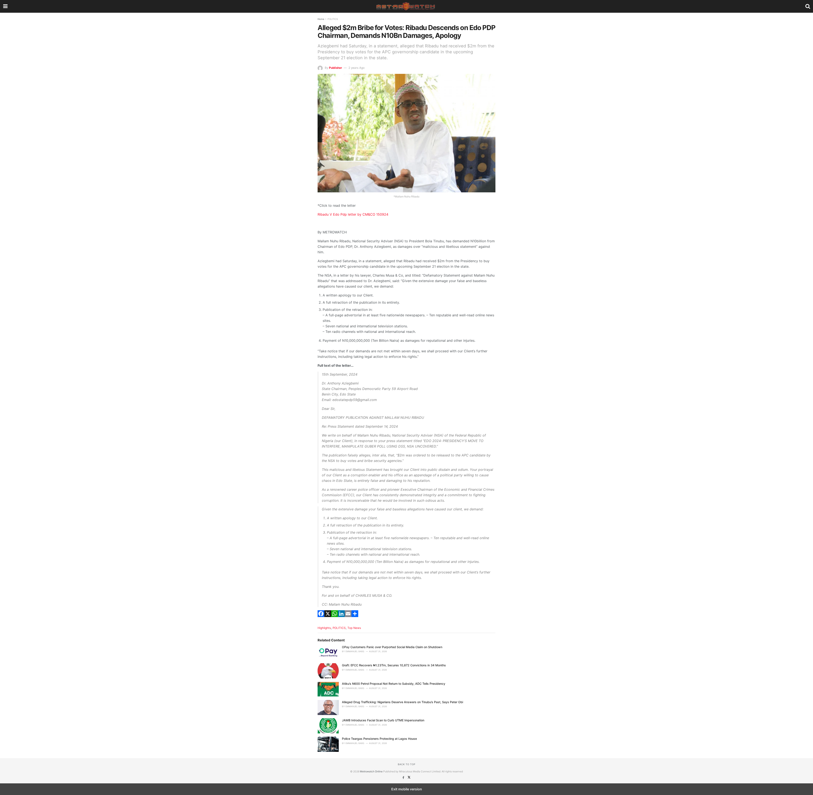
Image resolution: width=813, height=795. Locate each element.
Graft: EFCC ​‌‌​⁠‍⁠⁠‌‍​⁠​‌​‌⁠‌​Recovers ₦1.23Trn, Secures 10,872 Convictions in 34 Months (394, 665)
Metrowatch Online (371, 771)
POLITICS (333, 19)
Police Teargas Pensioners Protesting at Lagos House (379, 738)
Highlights (324, 628)
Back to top (406, 764)
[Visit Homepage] (406, 6)
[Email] (348, 619)
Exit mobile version (406, 789)
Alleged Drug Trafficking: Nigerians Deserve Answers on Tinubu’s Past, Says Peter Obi (402, 702)
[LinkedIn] (341, 619)
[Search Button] (807, 6)
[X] (327, 619)
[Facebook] (321, 619)
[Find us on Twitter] (409, 777)
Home (321, 19)
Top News (354, 628)
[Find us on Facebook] (403, 777)
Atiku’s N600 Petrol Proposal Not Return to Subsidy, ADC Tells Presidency (393, 683)
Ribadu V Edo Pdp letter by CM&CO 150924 (353, 214)
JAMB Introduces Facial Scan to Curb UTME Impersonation (383, 720)
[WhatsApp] (334, 619)
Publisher (335, 67)
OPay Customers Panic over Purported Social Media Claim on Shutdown (392, 647)
